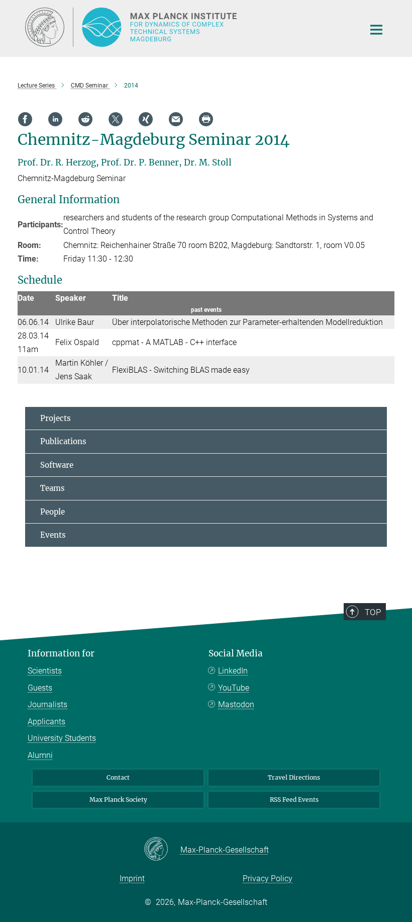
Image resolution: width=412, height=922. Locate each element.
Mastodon (236, 704)
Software (56, 465)
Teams (52, 488)
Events (53, 535)
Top (373, 612)
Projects (55, 418)
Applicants (46, 721)
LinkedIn (233, 671)
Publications (63, 441)
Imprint (132, 878)
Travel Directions (294, 777)
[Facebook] (25, 119)
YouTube (233, 688)
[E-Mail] (175, 119)
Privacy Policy (267, 878)
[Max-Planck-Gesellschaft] (162, 849)
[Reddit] (85, 119)
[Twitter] (115, 119)
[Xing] (145, 119)
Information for (61, 653)
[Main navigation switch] (376, 30)
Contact (118, 777)
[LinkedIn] (55, 119)
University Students (62, 738)
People (52, 512)
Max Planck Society (118, 799)
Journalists (47, 704)
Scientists (45, 671)
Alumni (40, 755)
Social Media (236, 653)
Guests (40, 688)
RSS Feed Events (294, 799)
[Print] (206, 119)
